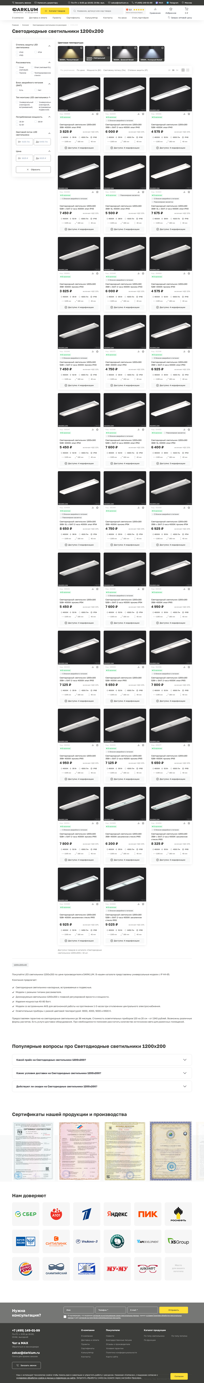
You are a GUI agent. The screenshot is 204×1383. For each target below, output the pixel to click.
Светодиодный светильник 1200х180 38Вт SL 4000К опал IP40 (123, 207)
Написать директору (47, 2)
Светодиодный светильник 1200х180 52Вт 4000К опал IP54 (78, 441)
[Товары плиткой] (187, 70)
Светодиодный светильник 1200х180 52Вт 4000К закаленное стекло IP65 (78, 916)
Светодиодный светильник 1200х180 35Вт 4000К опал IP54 (123, 363)
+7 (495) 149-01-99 (143, 2)
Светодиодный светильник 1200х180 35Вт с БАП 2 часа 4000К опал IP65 (78, 679)
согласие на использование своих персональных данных (116, 1315)
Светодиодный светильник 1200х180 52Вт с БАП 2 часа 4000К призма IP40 (78, 363)
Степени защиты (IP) (138, 70)
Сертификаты (73, 17)
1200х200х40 (20, 965)
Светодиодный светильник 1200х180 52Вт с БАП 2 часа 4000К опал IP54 (123, 441)
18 (169, 70)
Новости (110, 1336)
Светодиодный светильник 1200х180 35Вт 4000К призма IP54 (123, 522)
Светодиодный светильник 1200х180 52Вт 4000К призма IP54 (78, 601)
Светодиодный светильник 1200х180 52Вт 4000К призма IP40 (169, 285)
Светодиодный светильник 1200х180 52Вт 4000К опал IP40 (169, 125)
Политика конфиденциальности (121, 1352)
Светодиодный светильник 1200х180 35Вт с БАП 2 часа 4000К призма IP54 (169, 522)
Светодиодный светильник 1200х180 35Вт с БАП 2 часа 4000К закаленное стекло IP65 (169, 837)
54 (177, 70)
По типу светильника (154, 1336)
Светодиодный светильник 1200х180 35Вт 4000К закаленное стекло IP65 (123, 835)
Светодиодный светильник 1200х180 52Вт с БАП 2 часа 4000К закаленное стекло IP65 (123, 917)
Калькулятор (91, 17)
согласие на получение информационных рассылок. (100, 1318)
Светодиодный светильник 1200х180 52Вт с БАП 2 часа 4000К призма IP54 (123, 601)
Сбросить (35, 169)
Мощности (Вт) (94, 70)
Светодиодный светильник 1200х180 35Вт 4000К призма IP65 (78, 757)
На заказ (122, 17)
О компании (18, 17)
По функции (150, 1340)
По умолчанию (67, 70)
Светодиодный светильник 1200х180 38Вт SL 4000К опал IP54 (169, 441)
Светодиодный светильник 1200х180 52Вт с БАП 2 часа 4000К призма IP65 (78, 835)
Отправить (173, 1310)
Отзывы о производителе (118, 1344)
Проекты (57, 17)
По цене (81, 70)
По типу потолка (179, 1336)
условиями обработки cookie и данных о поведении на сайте (45, 1378)
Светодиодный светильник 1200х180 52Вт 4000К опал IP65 (123, 679)
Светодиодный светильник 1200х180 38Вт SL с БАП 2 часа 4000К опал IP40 (170, 207)
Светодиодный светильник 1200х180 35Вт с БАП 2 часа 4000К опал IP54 (169, 363)
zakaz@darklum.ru (119, 2)
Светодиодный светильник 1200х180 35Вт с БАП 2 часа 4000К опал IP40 (123, 125)
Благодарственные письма (119, 1340)
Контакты (108, 17)
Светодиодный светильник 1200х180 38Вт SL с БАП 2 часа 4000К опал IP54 (78, 522)
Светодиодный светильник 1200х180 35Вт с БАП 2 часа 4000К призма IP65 (123, 757)
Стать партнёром (140, 17)
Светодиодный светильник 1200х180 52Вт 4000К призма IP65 (169, 757)
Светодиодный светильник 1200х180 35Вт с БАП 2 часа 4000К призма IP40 (123, 285)
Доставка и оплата (38, 17)
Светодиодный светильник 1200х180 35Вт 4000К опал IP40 (78, 125)
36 (173, 70)
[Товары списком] (183, 70)
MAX (161, 2)
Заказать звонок (23, 2)
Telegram (174, 2)
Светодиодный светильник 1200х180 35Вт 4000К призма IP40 (78, 285)
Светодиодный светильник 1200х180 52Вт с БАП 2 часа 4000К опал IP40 (78, 207)
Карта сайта (112, 1356)
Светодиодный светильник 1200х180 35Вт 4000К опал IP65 (169, 601)
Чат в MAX (20, 1343)
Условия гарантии (115, 1348)
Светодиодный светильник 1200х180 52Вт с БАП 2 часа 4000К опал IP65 (169, 679)
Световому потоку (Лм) (114, 70)
